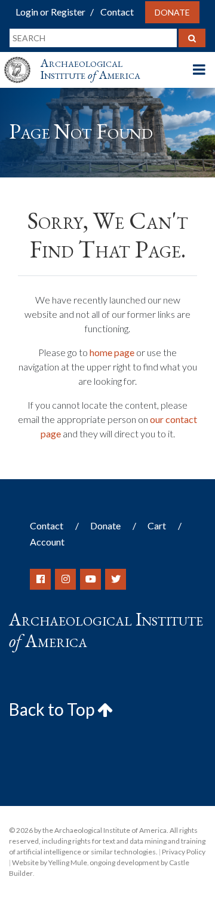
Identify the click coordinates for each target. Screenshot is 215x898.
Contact (117, 11)
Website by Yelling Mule (49, 862)
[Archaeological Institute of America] (22, 59)
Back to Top (53, 709)
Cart (157, 525)
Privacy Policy (183, 851)
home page (112, 352)
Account (47, 541)
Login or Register (50, 11)
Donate (172, 12)
